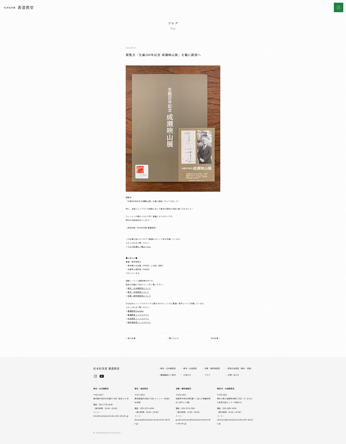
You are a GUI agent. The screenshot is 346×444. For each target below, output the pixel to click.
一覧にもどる (173, 338)
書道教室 (19, 7)
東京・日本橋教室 (168, 368)
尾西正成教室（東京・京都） (240, 368)
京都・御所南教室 (212, 368)
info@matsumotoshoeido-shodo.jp (110, 416)
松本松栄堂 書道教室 (106, 368)
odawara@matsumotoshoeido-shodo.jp (235, 421)
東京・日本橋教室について (139, 288)
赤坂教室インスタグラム (138, 318)
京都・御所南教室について (139, 296)
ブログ (207, 375)
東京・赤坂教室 (190, 368)
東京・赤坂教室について (138, 292)
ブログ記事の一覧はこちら (139, 246)
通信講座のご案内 (168, 375)
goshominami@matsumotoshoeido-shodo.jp (193, 421)
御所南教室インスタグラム (139, 322)
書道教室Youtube (136, 311)
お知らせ (187, 375)
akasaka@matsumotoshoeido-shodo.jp (152, 421)
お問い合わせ (233, 375)
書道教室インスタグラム (138, 314)
